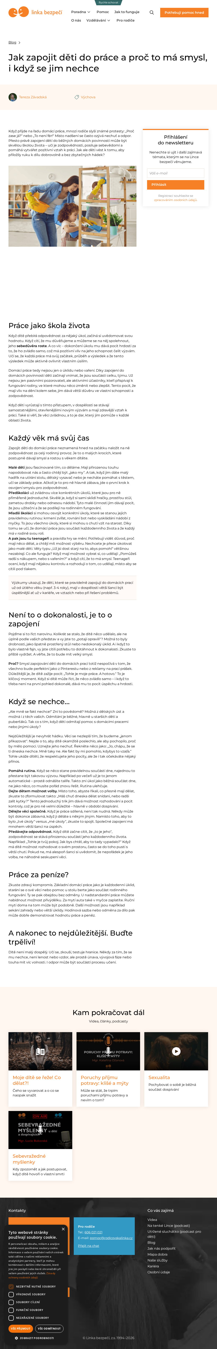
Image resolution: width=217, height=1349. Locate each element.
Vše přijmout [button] (20, 1328)
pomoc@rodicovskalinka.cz (111, 1238)
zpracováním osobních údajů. (175, 200)
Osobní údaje (158, 1272)
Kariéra (153, 1266)
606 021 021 (93, 1232)
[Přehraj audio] (108, 1051)
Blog (12, 42)
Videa (152, 1220)
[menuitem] (81, 12)
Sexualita (159, 1077)
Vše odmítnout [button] (49, 1328)
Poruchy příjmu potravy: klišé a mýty (104, 1080)
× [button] (63, 1229)
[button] (36, 1338)
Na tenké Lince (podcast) (168, 1226)
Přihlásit (159, 185)
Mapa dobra (157, 1254)
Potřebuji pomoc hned (184, 13)
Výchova (88, 97)
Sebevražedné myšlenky (29, 1159)
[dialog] (36, 1285)
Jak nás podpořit (161, 1248)
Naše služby (157, 1260)
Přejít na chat (88, 1246)
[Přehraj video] (176, 1051)
